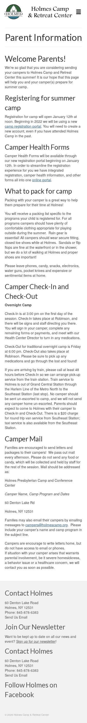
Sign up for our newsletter (36, 641)
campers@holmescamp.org (46, 524)
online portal (41, 179)
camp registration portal (23, 126)
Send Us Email (16, 617)
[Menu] (78, 12)
